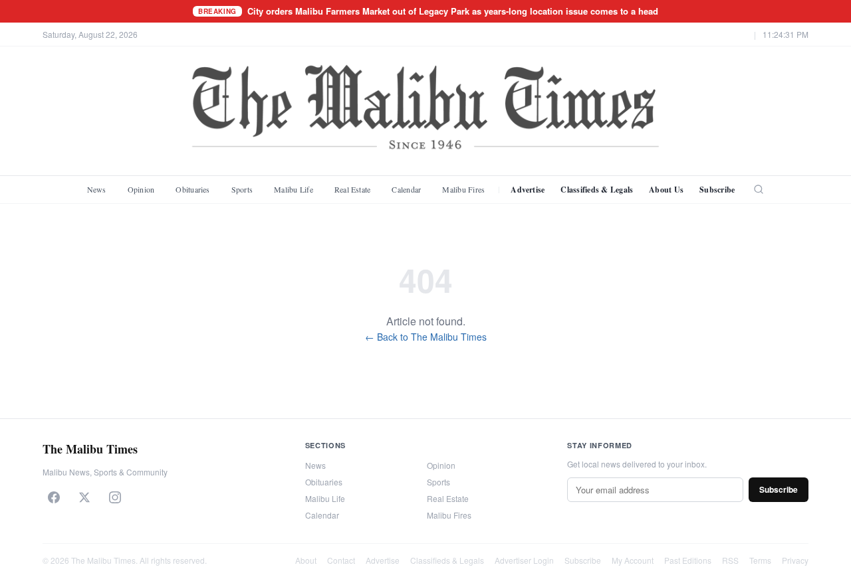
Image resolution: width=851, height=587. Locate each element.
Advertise (528, 189)
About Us (666, 189)
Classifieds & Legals (596, 189)
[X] (84, 497)
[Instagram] (115, 497)
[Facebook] (54, 497)
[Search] (759, 189)
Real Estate (352, 189)
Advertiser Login (524, 560)
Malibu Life (293, 189)
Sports (242, 189)
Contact (341, 560)
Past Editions (687, 560)
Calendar (406, 189)
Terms (760, 560)
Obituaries (192, 189)
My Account (633, 560)
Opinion (141, 189)
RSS (730, 560)
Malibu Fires (463, 189)
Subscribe (717, 189)
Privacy (795, 560)
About (305, 560)
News (96, 189)
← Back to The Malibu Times (426, 336)
